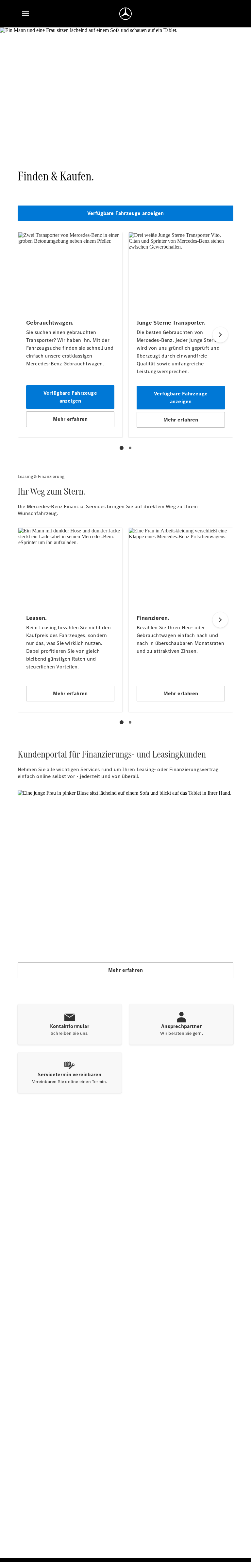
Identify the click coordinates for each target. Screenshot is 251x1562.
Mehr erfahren (125, 970)
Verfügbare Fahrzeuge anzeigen (125, 213)
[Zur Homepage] (125, 13)
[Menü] (25, 14)
